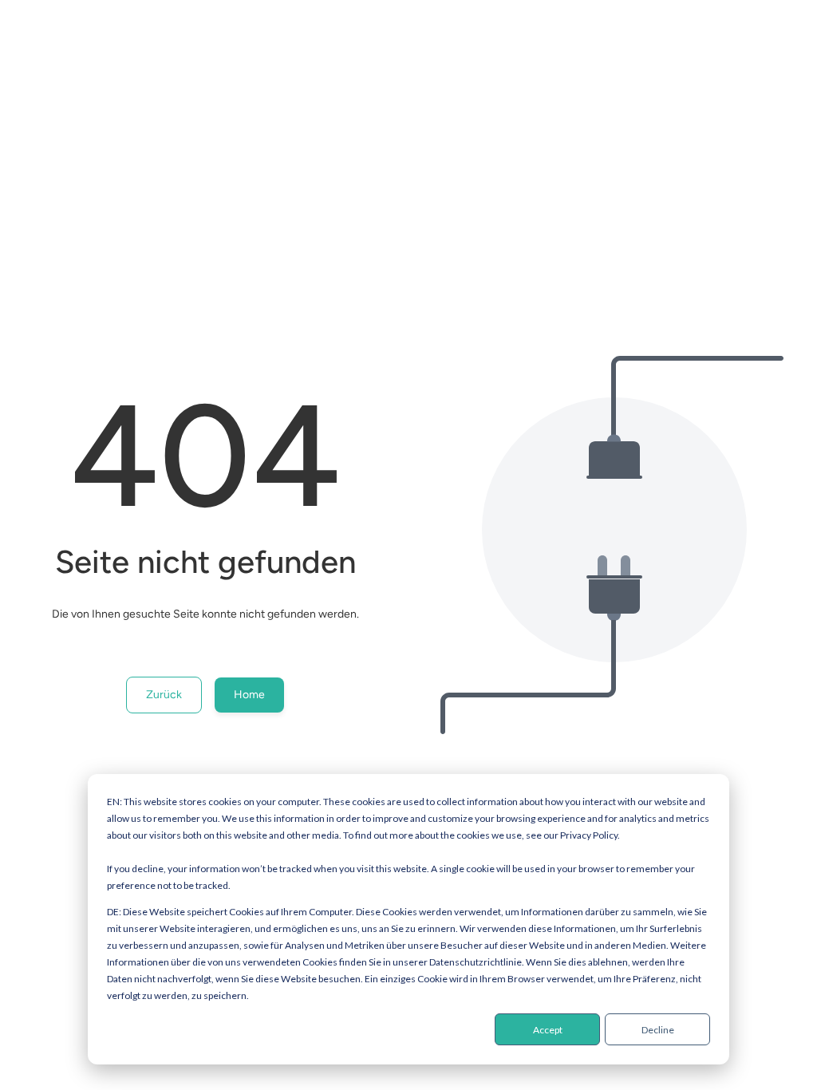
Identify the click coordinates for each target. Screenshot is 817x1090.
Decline (657, 1030)
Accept (547, 1030)
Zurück (164, 694)
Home (249, 694)
